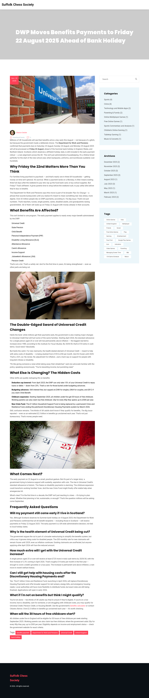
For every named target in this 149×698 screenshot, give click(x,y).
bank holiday (15, 637)
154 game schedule (112, 256)
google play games (124, 240)
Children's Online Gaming (115, 130)
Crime (108, 104)
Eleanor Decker (21, 133)
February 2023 (111, 197)
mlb (128, 252)
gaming (108, 236)
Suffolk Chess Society (18, 5)
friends (108, 228)
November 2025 (112, 166)
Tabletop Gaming (112, 135)
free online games (112, 232)
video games (110, 248)
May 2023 (109, 188)
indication (118, 244)
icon (107, 244)
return (127, 256)
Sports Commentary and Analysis (119, 126)
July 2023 (109, 184)
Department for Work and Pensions (45, 633)
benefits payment (23, 633)
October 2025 (111, 171)
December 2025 (112, 162)
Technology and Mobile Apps (117, 108)
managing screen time (113, 252)
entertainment (121, 236)
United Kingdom (81, 633)
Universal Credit (66, 633)
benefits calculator (77, 606)
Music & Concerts (112, 139)
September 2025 (112, 175)
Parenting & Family (113, 113)
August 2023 (110, 179)
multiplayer (125, 224)
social (119, 228)
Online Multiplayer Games (116, 117)
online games (110, 220)
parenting (123, 248)
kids (122, 220)
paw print (109, 240)
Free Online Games (113, 121)
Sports (108, 99)
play (125, 232)
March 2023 (110, 192)
